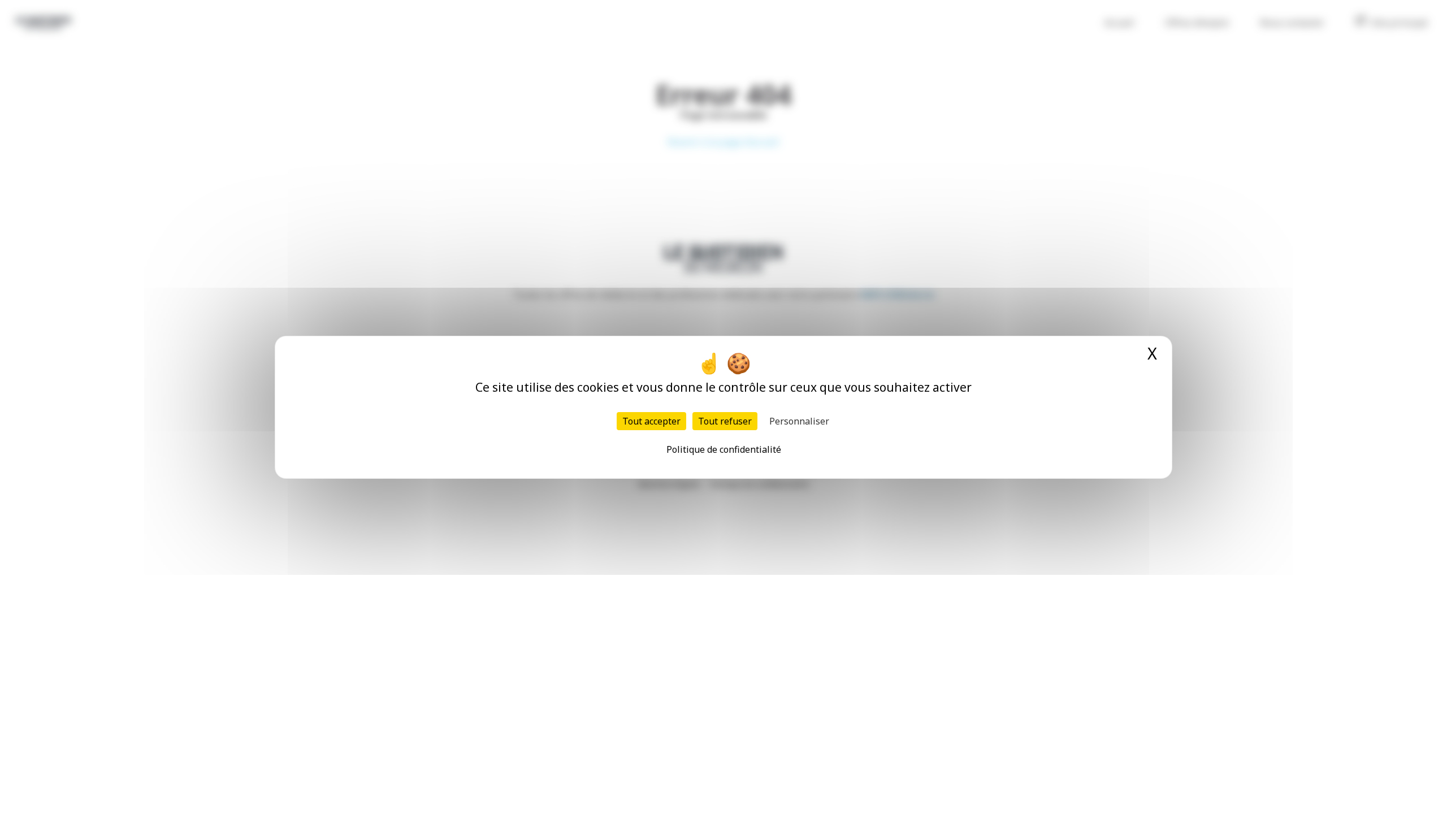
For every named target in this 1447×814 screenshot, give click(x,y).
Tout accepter (651, 421)
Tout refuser (725, 421)
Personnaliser (799, 421)
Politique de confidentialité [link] (723, 449)
